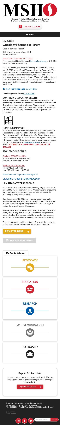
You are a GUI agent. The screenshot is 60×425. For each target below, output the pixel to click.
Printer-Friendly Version (21, 240)
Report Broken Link (27, 386)
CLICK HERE (31, 89)
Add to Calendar (17, 253)
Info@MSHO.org (38, 407)
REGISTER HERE (14, 231)
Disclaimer (49, 407)
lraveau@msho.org (38, 61)
